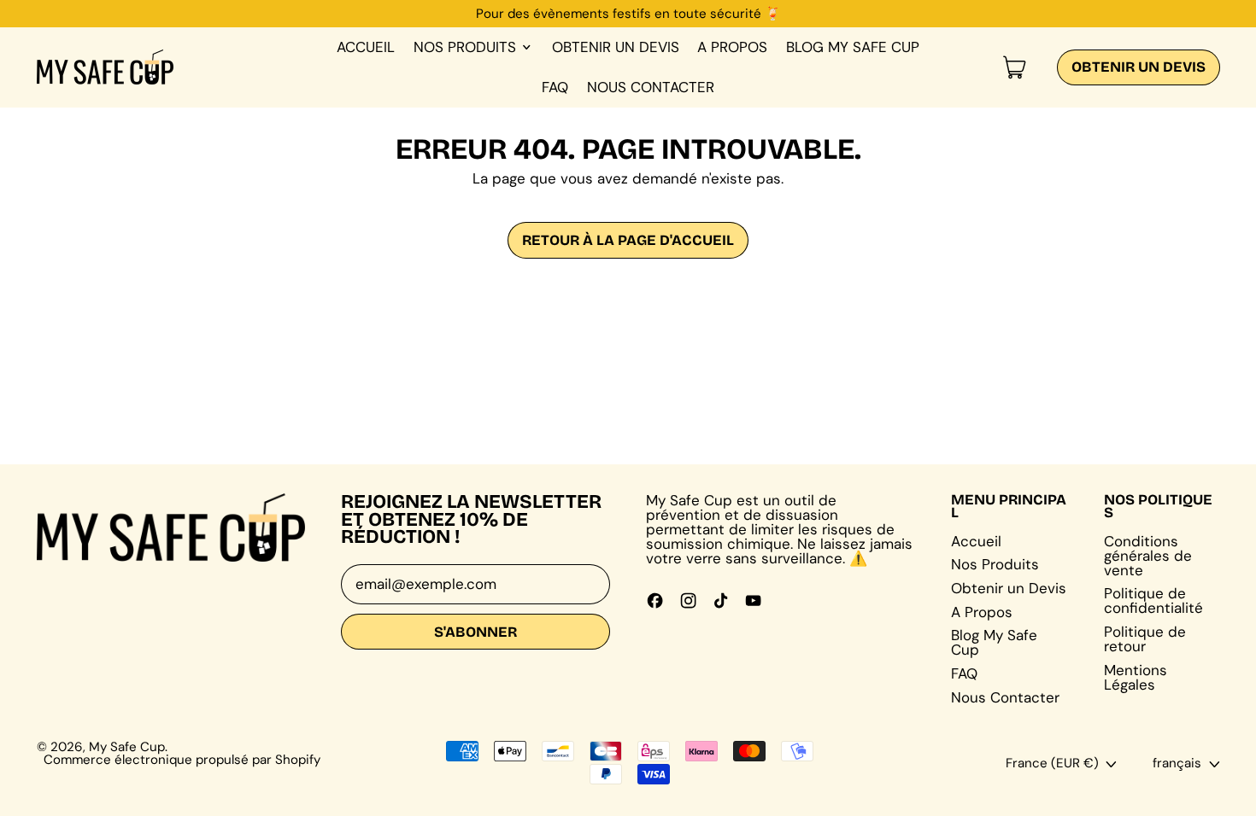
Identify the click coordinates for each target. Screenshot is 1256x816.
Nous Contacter (650, 87)
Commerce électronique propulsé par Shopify (182, 759)
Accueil (366, 47)
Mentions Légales (1135, 677)
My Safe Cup (127, 746)
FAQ (555, 87)
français (1177, 763)
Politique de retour (1145, 639)
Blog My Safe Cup (852, 47)
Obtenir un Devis (615, 47)
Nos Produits (995, 564)
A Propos (732, 47)
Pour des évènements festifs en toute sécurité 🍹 (628, 13)
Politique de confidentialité (1153, 600)
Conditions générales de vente (1148, 556)
